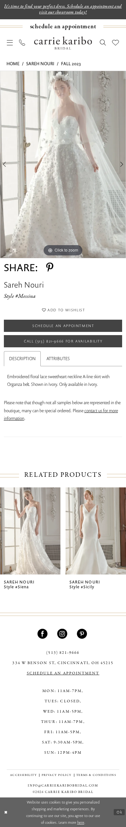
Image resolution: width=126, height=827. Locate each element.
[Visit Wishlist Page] (115, 43)
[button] (10, 43)
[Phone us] (22, 43)
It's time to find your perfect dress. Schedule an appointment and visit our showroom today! (62, 9)
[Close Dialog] (6, 812)
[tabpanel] (63, 164)
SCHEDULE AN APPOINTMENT (63, 673)
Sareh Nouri (40, 64)
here (80, 822)
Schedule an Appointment (63, 325)
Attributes (58, 358)
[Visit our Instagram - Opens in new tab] (63, 634)
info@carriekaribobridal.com (63, 785)
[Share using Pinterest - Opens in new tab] (49, 267)
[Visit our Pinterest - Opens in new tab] (83, 634)
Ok (119, 812)
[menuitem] (63, 26)
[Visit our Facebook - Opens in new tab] (43, 634)
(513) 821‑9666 (62, 652)
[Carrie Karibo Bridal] (63, 42)
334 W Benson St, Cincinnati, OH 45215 (62, 663)
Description (22, 358)
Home (12, 64)
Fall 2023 (71, 64)
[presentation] (30, 530)
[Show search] (103, 43)
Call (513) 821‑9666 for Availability (63, 341)
